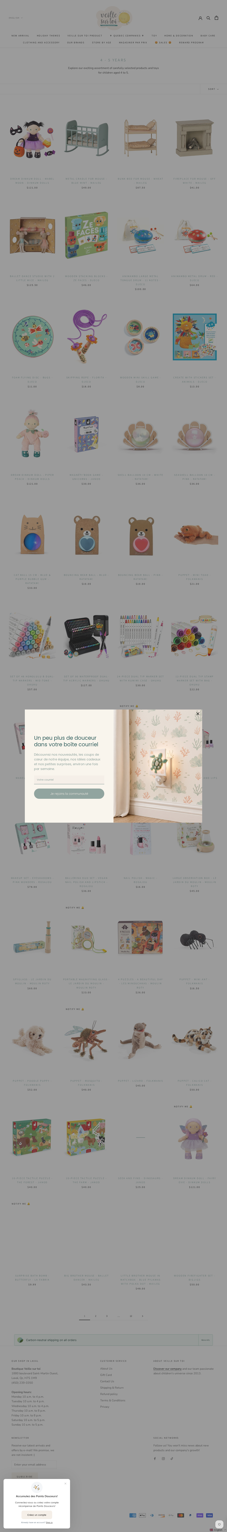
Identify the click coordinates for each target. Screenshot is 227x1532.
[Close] (198, 714)
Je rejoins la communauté (69, 794)
